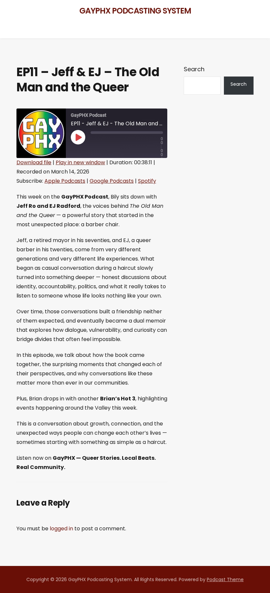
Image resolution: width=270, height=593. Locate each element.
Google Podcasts (112, 181)
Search (194, 69)
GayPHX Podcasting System (135, 10)
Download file (33, 162)
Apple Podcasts (64, 181)
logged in (61, 528)
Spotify (147, 181)
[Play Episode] (78, 137)
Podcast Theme (225, 579)
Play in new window (80, 162)
